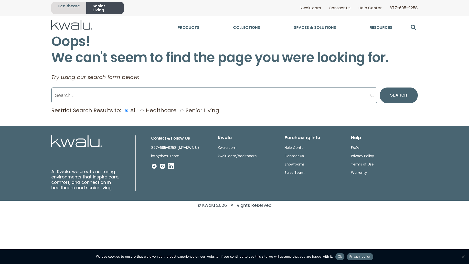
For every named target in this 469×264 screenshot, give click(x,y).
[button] (413, 27)
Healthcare (69, 6)
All (133, 111)
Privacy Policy (362, 156)
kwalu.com (310, 8)
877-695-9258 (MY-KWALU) (175, 148)
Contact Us (340, 8)
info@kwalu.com (165, 156)
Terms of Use (362, 164)
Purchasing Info (302, 138)
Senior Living (99, 8)
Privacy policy (360, 256)
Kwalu (225, 138)
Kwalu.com (227, 148)
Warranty (359, 173)
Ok (340, 256)
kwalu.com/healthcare (237, 156)
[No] (462, 256)
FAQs (355, 148)
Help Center (370, 8)
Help (356, 138)
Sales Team (295, 173)
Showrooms (295, 164)
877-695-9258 (404, 8)
